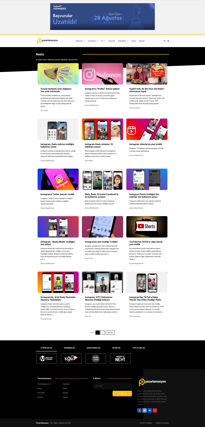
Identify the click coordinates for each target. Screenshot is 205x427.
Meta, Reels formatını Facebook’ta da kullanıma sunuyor (101, 195)
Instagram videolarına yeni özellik (145, 144)
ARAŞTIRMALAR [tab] (93, 348)
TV (102, 41)
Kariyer (142, 41)
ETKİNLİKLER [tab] (46, 348)
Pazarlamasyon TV (45, 384)
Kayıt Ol (123, 393)
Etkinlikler (122, 41)
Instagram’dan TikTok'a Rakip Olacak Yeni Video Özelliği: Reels (145, 298)
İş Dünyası (92, 41)
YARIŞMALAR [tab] (69, 348)
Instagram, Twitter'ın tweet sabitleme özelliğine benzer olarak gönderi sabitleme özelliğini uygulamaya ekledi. (57, 201)
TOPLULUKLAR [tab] (138, 348)
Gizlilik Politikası (146, 423)
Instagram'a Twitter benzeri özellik (57, 194)
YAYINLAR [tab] (116, 348)
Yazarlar (111, 41)
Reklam (65, 393)
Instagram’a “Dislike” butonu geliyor (102, 89)
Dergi (133, 41)
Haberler (79, 41)
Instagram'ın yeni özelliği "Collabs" (101, 242)
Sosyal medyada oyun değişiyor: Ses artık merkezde (56, 90)
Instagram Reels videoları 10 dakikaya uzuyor (99, 145)
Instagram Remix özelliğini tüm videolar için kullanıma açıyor (144, 195)
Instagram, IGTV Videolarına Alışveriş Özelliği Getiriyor (98, 298)
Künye (65, 388)
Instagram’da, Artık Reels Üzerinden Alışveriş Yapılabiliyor (58, 298)
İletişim (65, 397)
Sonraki (110, 332)
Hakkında (66, 384)
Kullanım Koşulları (162, 423)
